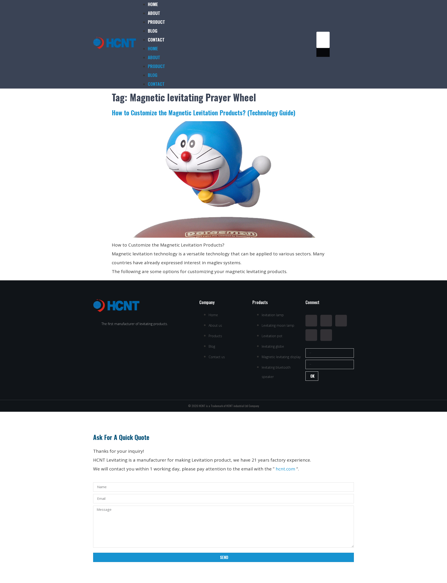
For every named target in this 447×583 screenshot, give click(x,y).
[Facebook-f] (311, 320)
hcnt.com (285, 469)
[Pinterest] (326, 335)
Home (153, 4)
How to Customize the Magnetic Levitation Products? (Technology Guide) (203, 112)
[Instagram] (311, 335)
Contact (156, 40)
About (154, 13)
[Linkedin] (341, 320)
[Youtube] (326, 320)
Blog (152, 31)
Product (156, 22)
